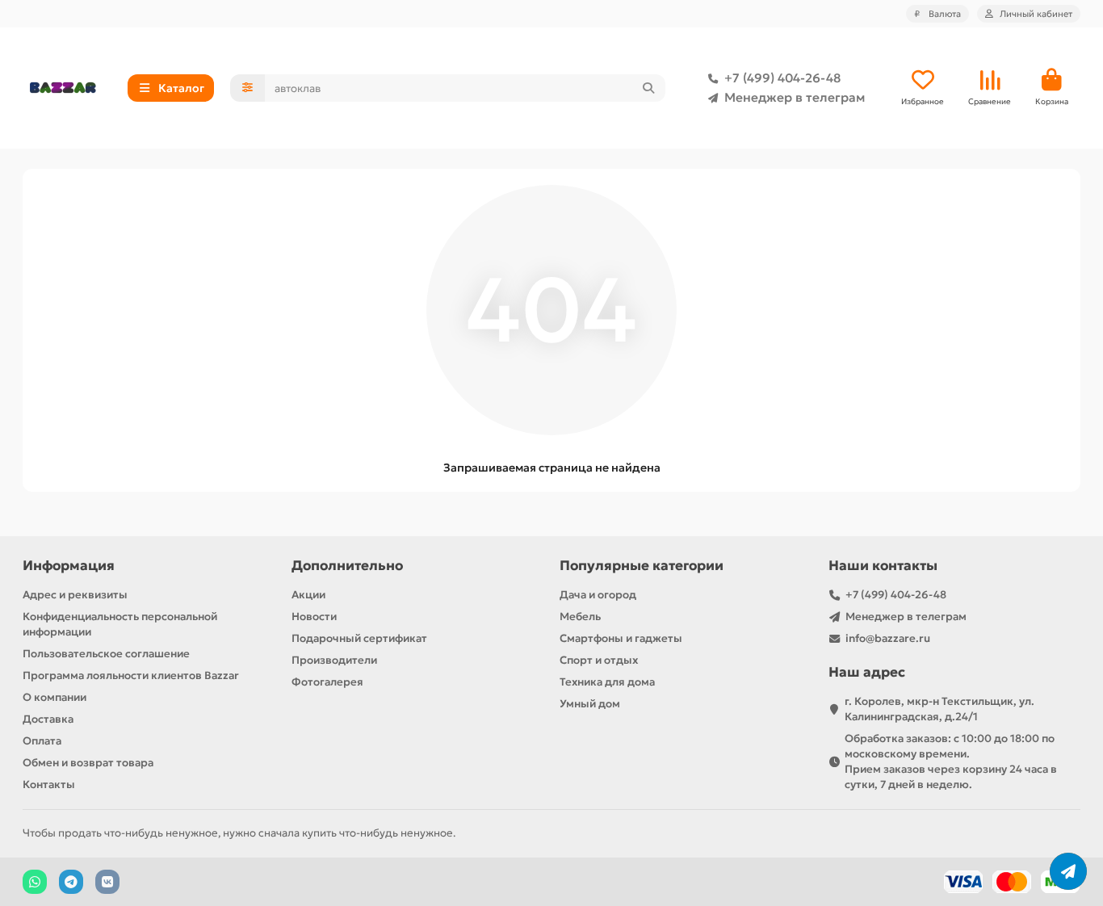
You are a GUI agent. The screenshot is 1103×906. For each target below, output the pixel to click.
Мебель (580, 616)
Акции (308, 595)
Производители (334, 660)
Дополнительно (347, 565)
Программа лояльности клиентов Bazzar (131, 675)
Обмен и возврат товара (88, 763)
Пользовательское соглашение (106, 654)
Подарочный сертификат (359, 638)
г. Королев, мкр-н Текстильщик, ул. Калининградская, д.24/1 (939, 709)
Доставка (48, 719)
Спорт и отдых (599, 660)
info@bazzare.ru (887, 638)
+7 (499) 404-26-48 (782, 78)
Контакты (49, 784)
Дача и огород (598, 595)
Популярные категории (641, 565)
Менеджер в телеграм (794, 97)
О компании (54, 697)
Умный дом (590, 704)
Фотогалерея (327, 682)
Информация (69, 565)
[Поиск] (648, 88)
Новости (314, 616)
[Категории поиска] (247, 88)
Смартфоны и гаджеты (621, 638)
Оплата (42, 741)
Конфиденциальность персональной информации (120, 624)
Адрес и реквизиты (75, 595)
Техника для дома (607, 682)
